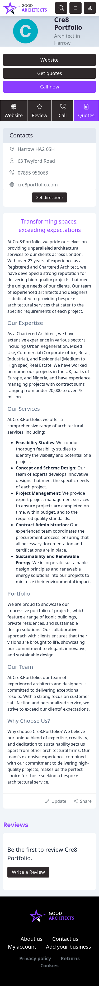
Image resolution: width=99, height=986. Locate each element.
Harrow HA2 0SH (36, 149)
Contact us (65, 938)
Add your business (68, 946)
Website (49, 60)
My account (22, 946)
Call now (49, 86)
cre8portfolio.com (38, 184)
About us (32, 938)
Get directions (49, 197)
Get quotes (49, 73)
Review (39, 115)
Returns (70, 958)
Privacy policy (35, 958)
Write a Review (28, 872)
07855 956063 (33, 173)
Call (63, 115)
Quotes (86, 115)
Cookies (49, 965)
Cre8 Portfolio (68, 23)
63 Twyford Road (36, 161)
